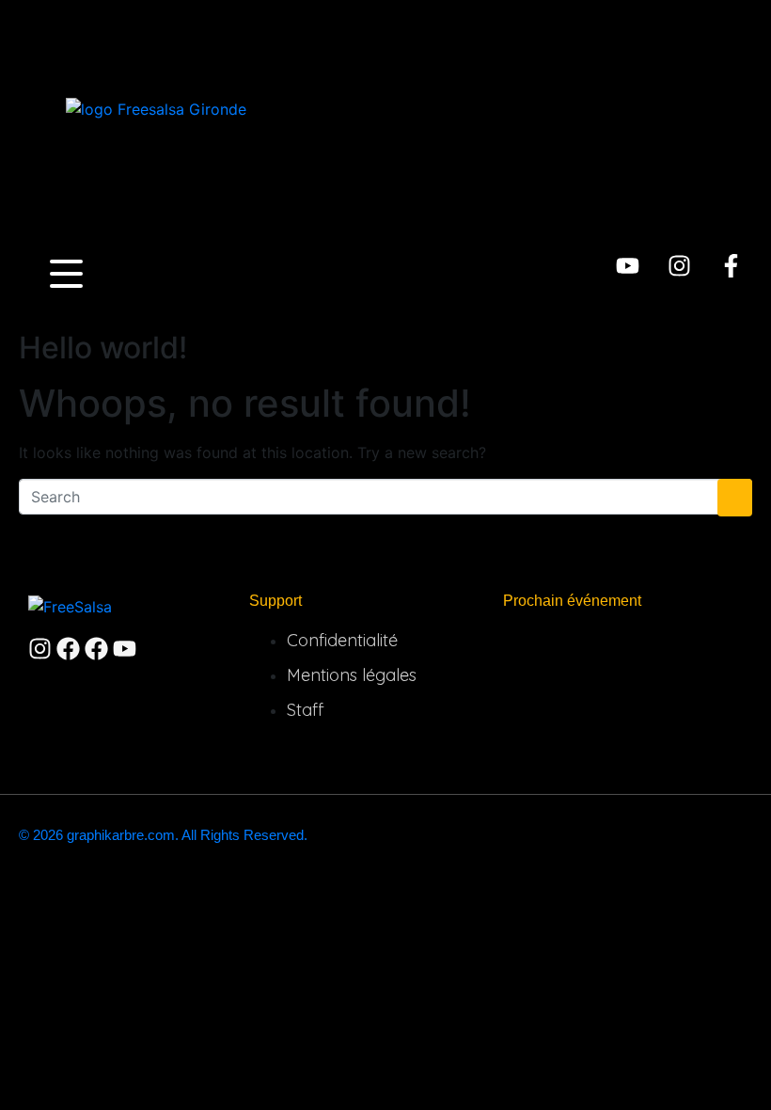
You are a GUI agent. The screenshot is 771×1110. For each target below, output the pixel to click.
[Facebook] (68, 648)
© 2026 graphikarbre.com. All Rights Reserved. (163, 835)
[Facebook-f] (731, 266)
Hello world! (103, 347)
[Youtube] (627, 266)
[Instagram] (679, 266)
